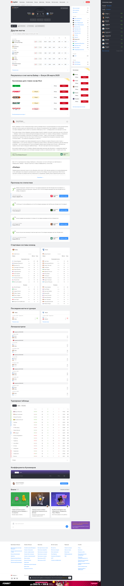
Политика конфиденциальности (83, 558)
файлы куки (64, 577)
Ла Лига (81, 35)
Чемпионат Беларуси (55, 556)
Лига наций (81, 47)
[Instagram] (12, 578)
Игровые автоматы (28, 568)
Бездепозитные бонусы (16, 558)
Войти (87, 2)
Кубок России (81, 31)
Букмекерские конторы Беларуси (16, 548)
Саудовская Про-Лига (81, 43)
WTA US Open (81, 64)
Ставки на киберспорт (56, 560)
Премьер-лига (81, 28)
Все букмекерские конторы (19, 114)
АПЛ (52, 558)
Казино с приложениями (29, 556)
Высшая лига (81, 26)
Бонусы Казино (27, 560)
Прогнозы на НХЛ (42, 560)
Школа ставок (68, 549)
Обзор (55, 85)
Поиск (83, 2)
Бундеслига (23, 5)
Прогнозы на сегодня (42, 552)
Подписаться (64, 483)
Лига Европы (81, 20)
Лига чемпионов (81, 18)
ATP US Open (81, 62)
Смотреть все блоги (64, 489)
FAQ (65, 556)
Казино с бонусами (28, 549)
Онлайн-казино (29, 2)
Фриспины (26, 562)
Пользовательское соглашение (82, 554)
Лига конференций (81, 22)
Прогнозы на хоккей (42, 554)
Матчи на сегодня (55, 549)
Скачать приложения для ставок (16, 551)
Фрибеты (13, 556)
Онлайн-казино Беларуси (30, 547)
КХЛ (81, 55)
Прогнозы (48, 2)
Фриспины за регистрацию (30, 564)
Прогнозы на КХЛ (42, 558)
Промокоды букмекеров (16, 562)
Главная (12, 5)
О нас (79, 547)
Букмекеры (22, 2)
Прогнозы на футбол (42, 549)
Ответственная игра (82, 566)
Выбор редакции (68, 554)
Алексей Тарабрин (20, 482)
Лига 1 (81, 41)
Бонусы (36, 2)
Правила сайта (81, 552)
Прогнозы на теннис (42, 556)
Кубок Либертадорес (81, 24)
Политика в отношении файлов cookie (83, 561)
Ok (69, 577)
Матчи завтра (80, 10)
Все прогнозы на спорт (43, 547)
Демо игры (41, 2)
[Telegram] (14, 578)
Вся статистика (105, 50)
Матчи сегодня (80, 8)
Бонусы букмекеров (15, 554)
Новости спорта (68, 547)
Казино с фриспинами (29, 552)
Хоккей (74, 53)
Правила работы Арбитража (81, 569)
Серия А (81, 37)
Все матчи (80, 12)
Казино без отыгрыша (29, 554)
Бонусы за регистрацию (16, 560)
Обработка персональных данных (84, 564)
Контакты (80, 549)
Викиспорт (67, 552)
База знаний (62, 2)
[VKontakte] (17, 578)
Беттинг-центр (55, 2)
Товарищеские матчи (81, 49)
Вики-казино (27, 558)
